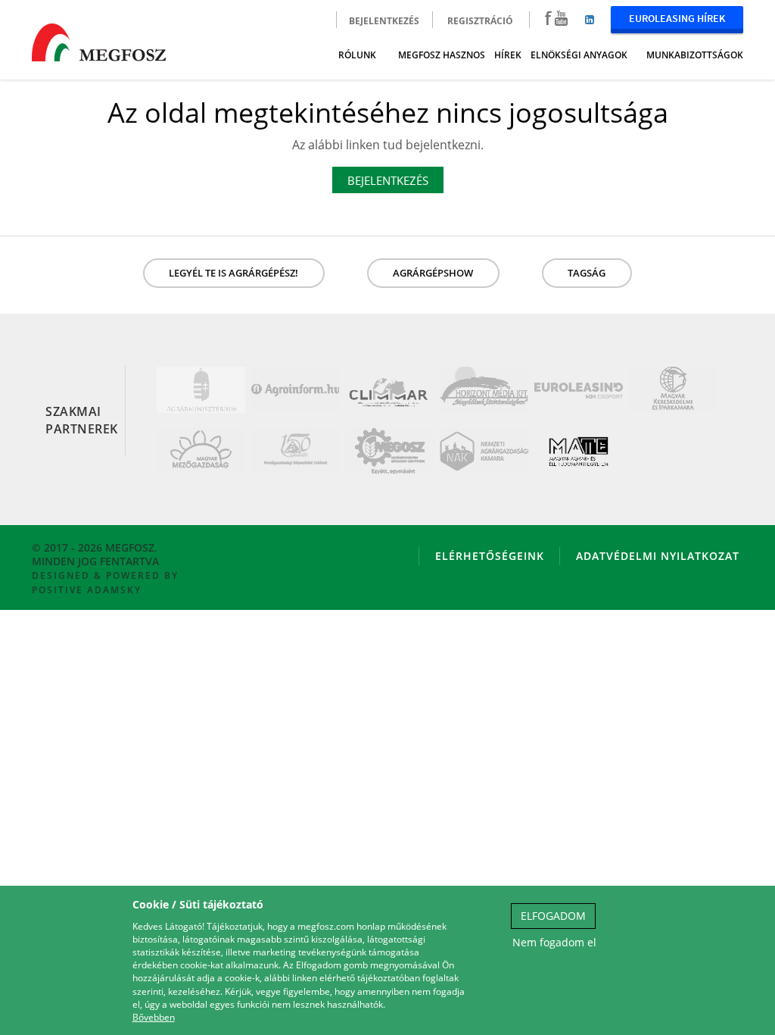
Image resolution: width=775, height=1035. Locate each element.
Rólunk (357, 54)
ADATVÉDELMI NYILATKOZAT (657, 556)
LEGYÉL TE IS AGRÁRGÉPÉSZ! (233, 273)
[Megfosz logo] (99, 40)
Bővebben (153, 1017)
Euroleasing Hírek (677, 18)
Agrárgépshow (433, 273)
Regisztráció (480, 20)
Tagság (586, 273)
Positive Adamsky (87, 589)
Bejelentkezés (384, 20)
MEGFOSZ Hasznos (441, 54)
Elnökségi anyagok (579, 54)
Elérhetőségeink (489, 556)
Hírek (507, 54)
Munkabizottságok (694, 54)
